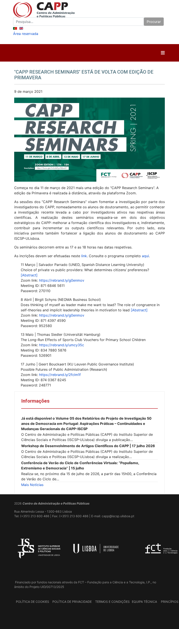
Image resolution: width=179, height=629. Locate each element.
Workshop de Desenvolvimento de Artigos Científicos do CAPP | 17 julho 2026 (88, 446)
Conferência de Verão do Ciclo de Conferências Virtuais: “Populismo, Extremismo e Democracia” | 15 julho (80, 465)
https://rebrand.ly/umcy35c (61, 345)
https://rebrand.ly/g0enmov (61, 280)
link (84, 256)
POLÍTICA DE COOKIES (32, 601)
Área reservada (25, 33)
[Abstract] (29, 275)
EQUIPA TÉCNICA (144, 601)
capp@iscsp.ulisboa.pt (118, 516)
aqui (145, 256)
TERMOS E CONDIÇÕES (112, 601)
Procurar (154, 21)
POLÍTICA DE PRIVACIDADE (72, 601)
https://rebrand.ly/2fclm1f (60, 374)
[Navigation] (163, 53)
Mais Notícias (32, 485)
